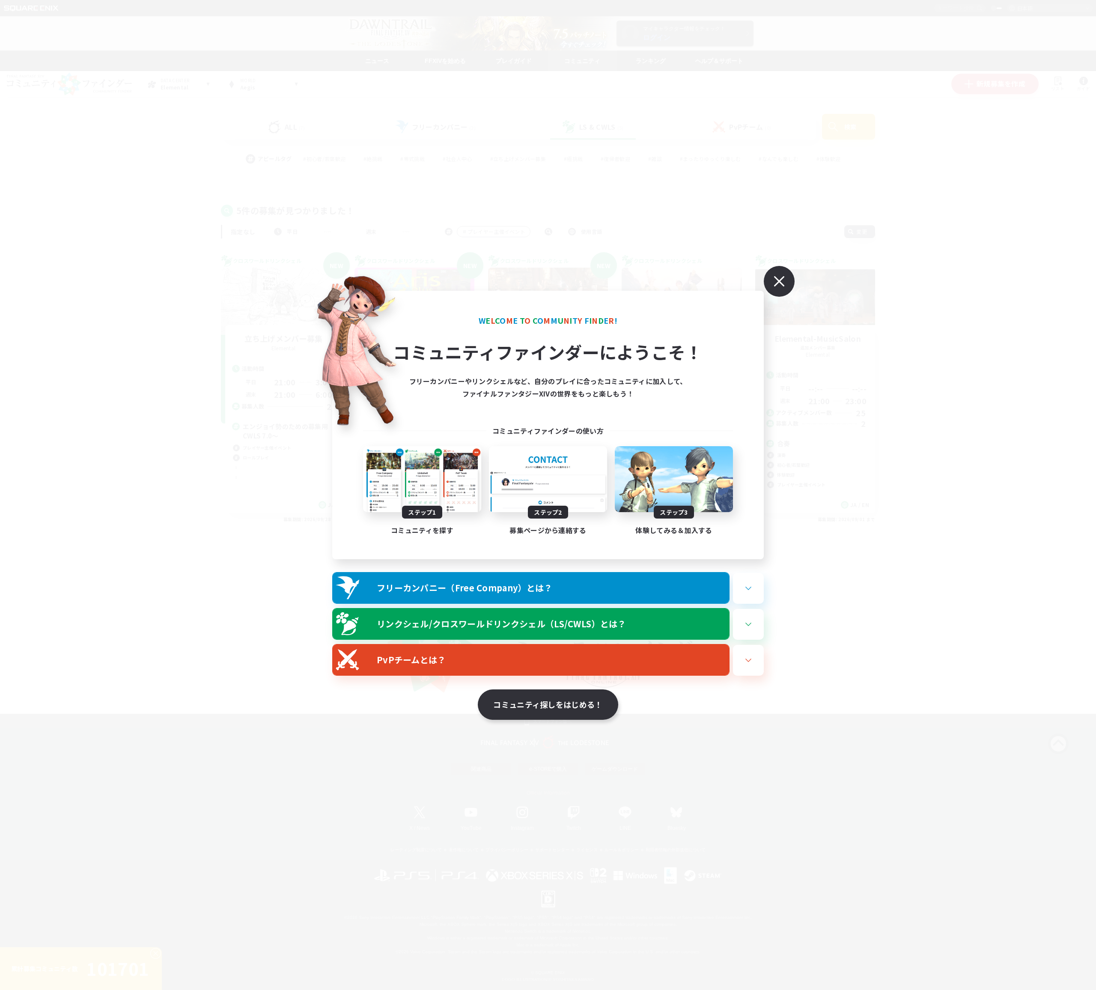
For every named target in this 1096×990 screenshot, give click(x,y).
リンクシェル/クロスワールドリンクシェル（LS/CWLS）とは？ (501, 623)
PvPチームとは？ (411, 659)
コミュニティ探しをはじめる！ (547, 704)
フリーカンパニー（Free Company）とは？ (465, 587)
